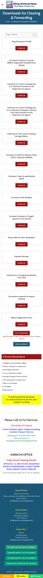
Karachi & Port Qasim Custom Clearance (21, 563)
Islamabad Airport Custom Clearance (21, 553)
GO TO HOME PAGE (21, 333)
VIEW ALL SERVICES (21, 344)
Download (21, 48)
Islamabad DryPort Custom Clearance (21, 558)
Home (7, 21)
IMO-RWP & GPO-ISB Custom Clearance (21, 547)
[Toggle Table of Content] (33, 35)
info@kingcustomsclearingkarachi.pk (21, 501)
